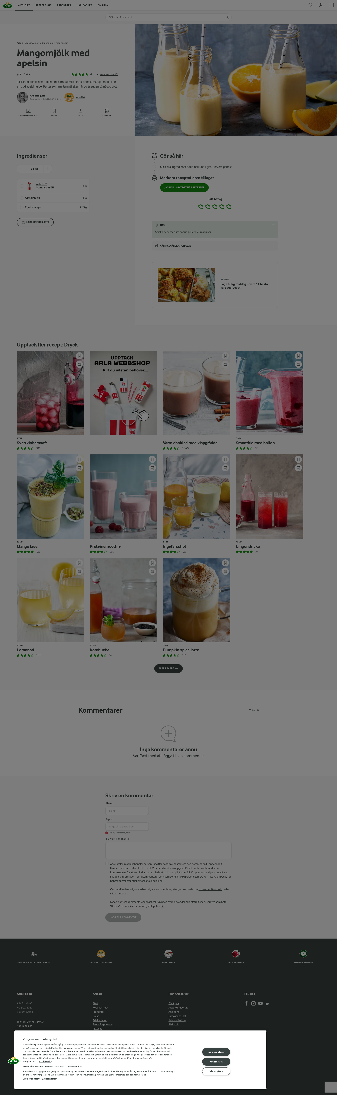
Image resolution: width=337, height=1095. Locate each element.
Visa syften (216, 1071)
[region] (140, 1059)
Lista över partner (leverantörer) (40, 1078)
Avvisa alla (216, 1061)
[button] (13, 1061)
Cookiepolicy (45, 1061)
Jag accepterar (216, 1052)
